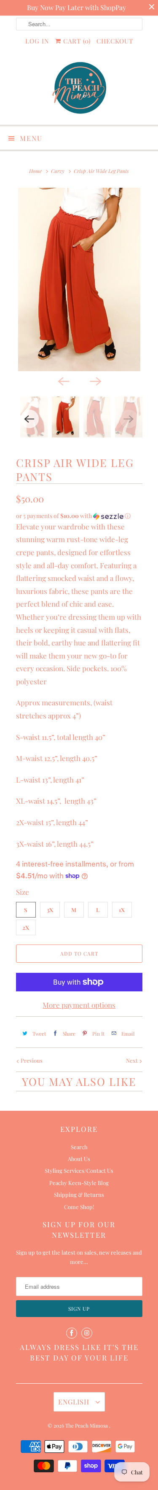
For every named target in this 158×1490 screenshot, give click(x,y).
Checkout (114, 41)
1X (122, 909)
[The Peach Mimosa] (79, 89)
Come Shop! (79, 1206)
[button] (79, 516)
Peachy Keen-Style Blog (79, 1182)
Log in (37, 41)
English (74, 1401)
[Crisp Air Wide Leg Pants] (79, 279)
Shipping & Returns (79, 1194)
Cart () (76, 41)
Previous (31, 1060)
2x (25, 927)
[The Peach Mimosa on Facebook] (71, 1333)
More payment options (79, 1005)
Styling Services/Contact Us (79, 1170)
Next (132, 1060)
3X (50, 909)
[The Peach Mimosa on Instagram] (86, 1333)
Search (79, 1146)
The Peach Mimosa (87, 1425)
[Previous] (63, 380)
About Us (79, 1158)
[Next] (95, 380)
